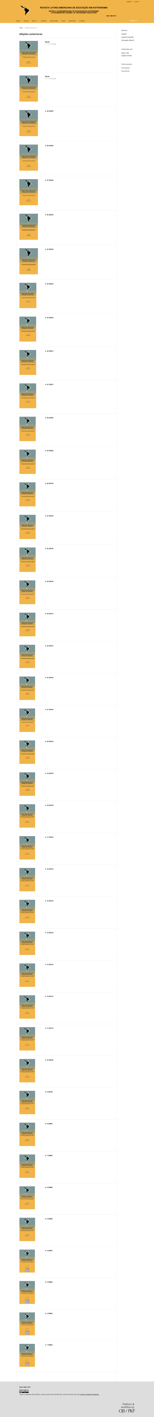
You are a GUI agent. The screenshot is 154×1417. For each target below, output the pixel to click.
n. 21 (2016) (49, 709)
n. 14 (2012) (49, 933)
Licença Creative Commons (89, 1394)
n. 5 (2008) (48, 1219)
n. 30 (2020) (49, 418)
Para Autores (125, 71)
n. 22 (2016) (49, 677)
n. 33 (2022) (49, 318)
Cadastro (129, 2)
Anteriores (72, 21)
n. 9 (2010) (48, 1092)
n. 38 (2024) (49, 146)
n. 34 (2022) (49, 284)
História (43, 21)
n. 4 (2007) (48, 1251)
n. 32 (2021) (49, 351)
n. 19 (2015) (49, 773)
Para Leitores (125, 68)
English (124, 34)
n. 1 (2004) (48, 1345)
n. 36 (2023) (49, 215)
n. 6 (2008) (48, 1187)
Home (18, 21)
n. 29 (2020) (49, 451)
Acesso (26, 21)
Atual (63, 21)
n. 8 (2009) (48, 1124)
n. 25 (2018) (49, 581)
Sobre (34, 21)
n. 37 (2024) (49, 180)
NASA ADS (125, 53)
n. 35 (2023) (49, 249)
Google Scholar (126, 56)
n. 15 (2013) (49, 901)
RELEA (47, 42)
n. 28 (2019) (49, 483)
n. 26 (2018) (49, 548)
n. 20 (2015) (49, 741)
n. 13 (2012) (49, 964)
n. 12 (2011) (49, 996)
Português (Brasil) (127, 40)
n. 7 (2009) (48, 1155)
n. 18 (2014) (49, 805)
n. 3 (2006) (48, 1282)
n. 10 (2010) (49, 1060)
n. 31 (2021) (49, 384)
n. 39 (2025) (49, 111)
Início (21, 28)
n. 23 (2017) (49, 646)
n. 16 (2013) (49, 869)
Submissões (54, 21)
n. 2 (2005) (48, 1313)
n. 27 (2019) (49, 516)
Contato (82, 21)
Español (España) (127, 37)
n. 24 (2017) (49, 614)
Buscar (134, 21)
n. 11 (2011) (49, 1028)
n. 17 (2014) (49, 837)
